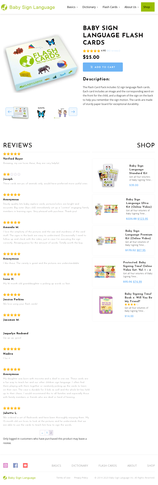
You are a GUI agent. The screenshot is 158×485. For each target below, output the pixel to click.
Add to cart (105, 67)
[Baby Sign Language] (28, 6)
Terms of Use (63, 477)
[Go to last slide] (10, 112)
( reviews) (113, 51)
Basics (71, 7)
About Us (131, 7)
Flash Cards (110, 7)
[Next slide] (73, 112)
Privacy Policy (81, 477)
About (132, 465)
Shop (147, 7)
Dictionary (89, 7)
